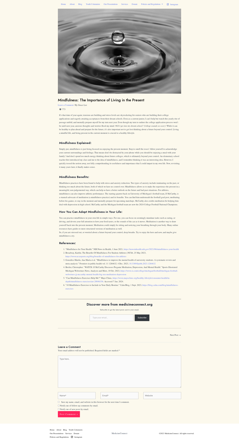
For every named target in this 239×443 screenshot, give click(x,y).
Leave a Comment (65, 105)
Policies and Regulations (150, 4)
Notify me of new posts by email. (74, 409)
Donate (134, 4)
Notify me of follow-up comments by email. (79, 405)
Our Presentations (111, 4)
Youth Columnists (93, 4)
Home (63, 4)
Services (124, 4)
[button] (152, 4)
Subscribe (142, 317)
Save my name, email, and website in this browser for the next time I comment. (95, 402)
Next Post (175, 334)
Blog (80, 4)
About (72, 4)
